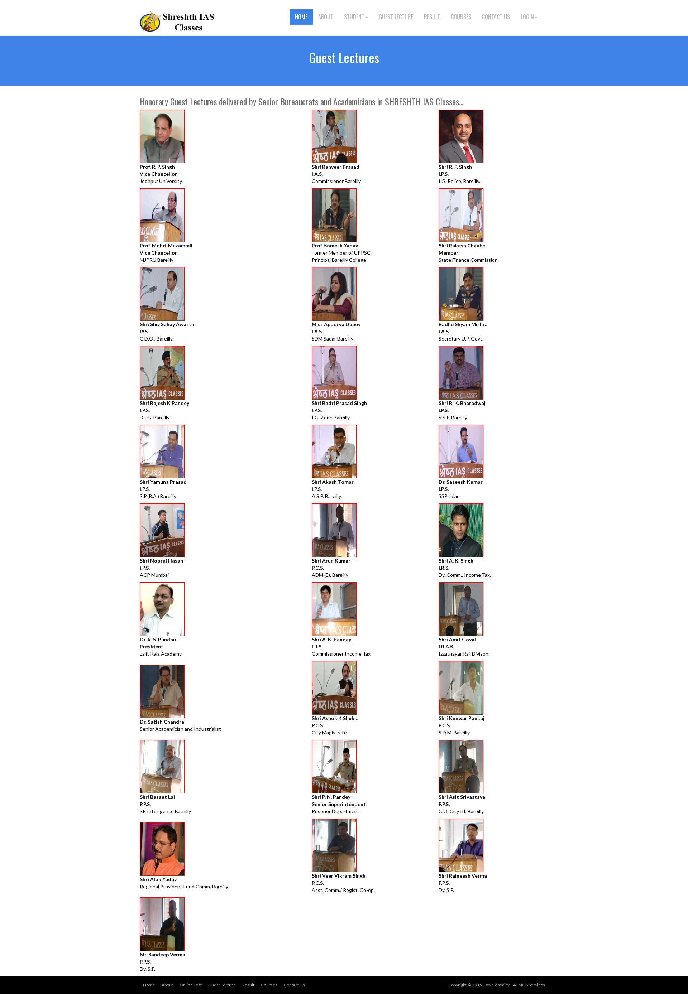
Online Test (191, 985)
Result (432, 17)
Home (301, 17)
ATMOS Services (529, 985)
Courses (461, 17)
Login (527, 17)
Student (354, 17)
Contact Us (496, 17)
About (325, 17)
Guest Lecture (396, 17)
